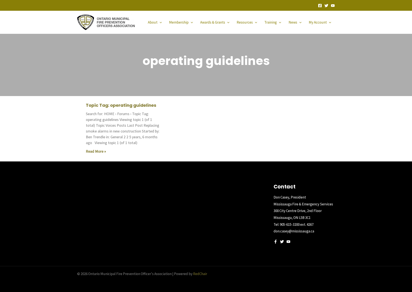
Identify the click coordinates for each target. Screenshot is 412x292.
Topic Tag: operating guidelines (121, 105)
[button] (160, 22)
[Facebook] (320, 6)
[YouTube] (333, 6)
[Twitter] (326, 6)
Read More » (96, 151)
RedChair (200, 273)
